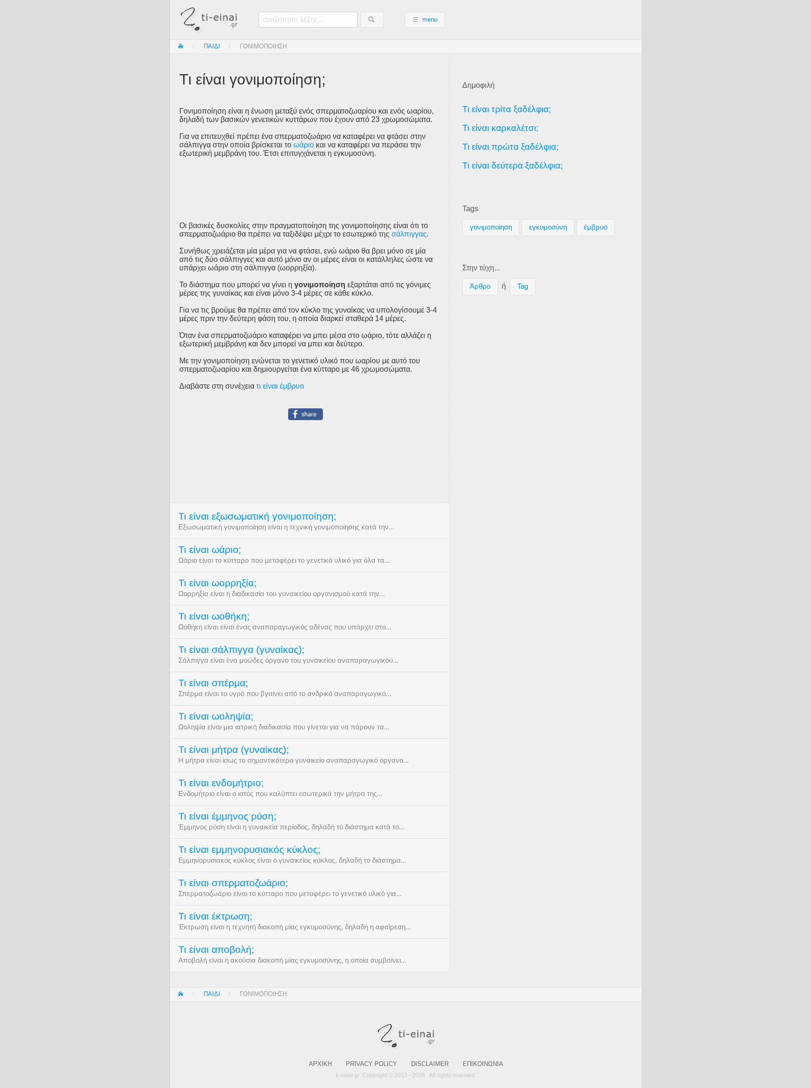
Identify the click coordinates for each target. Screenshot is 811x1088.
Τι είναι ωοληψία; (215, 716)
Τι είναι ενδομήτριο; (221, 783)
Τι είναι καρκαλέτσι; (500, 128)
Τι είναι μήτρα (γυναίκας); (233, 749)
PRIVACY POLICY (371, 1063)
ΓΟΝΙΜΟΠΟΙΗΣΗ (263, 46)
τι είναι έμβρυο (280, 386)
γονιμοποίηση (491, 227)
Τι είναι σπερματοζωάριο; (233, 883)
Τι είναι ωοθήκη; (214, 616)
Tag (522, 286)
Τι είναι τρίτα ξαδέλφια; (506, 109)
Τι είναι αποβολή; (216, 949)
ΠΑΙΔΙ (212, 46)
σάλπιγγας (409, 234)
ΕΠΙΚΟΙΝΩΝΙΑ (483, 1063)
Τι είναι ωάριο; (209, 549)
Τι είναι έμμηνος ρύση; (227, 816)
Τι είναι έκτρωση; (215, 916)
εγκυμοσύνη (548, 227)
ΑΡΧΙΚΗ (320, 1063)
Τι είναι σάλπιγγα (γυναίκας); (241, 649)
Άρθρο (480, 286)
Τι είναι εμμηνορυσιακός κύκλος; (249, 849)
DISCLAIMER (430, 1063)
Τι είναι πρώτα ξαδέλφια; (510, 147)
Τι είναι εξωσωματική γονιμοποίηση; (257, 516)
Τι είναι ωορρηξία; (217, 583)
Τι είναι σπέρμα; (213, 683)
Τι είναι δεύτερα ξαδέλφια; (512, 165)
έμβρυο (595, 227)
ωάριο (303, 145)
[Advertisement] (309, 189)
